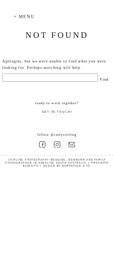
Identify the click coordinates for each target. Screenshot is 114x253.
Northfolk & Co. (76, 165)
